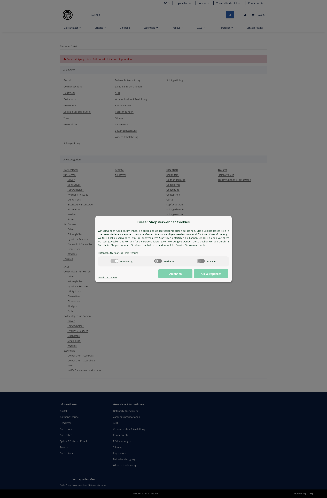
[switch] (114, 261)
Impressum (131, 253)
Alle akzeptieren (211, 274)
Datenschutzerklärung (110, 253)
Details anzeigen (107, 277)
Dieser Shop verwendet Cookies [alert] (163, 222)
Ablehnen (175, 274)
